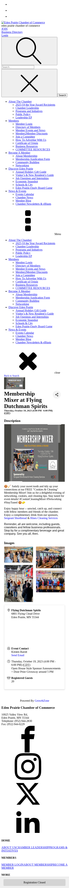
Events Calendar (25, 194)
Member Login (24, 123)
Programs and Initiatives (29, 111)
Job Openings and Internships (32, 178)
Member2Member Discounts (32, 133)
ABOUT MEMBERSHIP (38, 864)
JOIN (4, 28)
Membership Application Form (33, 159)
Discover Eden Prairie (20, 168)
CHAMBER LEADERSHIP (32, 847)
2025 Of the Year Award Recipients (35, 104)
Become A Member (19, 152)
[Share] (57, 395)
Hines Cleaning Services (44, 518)
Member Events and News (30, 130)
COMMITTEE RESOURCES (33, 149)
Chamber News (24, 197)
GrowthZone (42, 700)
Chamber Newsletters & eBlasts (33, 203)
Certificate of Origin (27, 143)
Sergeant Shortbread (15, 518)
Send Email (17, 655)
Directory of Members (28, 127)
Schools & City (24, 184)
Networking (22, 165)
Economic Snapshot (27, 181)
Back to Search (11, 375)
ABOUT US (8, 847)
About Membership (26, 155)
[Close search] (29, 83)
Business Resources (27, 146)
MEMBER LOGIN (12, 864)
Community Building (27, 162)
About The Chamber (20, 101)
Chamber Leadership (27, 107)
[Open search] (29, 51)
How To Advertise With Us (31, 139)
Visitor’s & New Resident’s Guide (35, 175)
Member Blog (23, 200)
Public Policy (23, 114)
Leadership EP (24, 117)
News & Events (17, 191)
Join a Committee (25, 136)
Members (13, 120)
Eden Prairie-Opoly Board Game (34, 187)
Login (4, 35)
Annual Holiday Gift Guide (31, 171)
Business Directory (12, 32)
